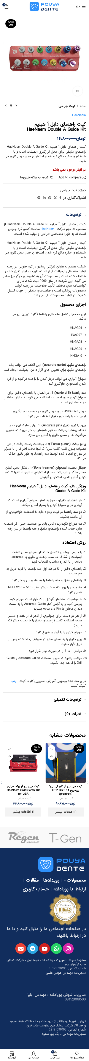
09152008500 (75, 999)
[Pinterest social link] (49, 198)
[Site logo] (44, 6)
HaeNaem (79, 115)
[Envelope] (20, 948)
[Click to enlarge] (78, 91)
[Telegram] (32, 948)
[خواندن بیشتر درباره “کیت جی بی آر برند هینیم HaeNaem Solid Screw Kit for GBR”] (9, 756)
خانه (83, 106)
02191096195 (58, 1029)
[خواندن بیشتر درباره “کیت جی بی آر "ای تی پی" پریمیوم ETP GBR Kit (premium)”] (51, 756)
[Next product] (5, 106)
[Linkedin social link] (44, 198)
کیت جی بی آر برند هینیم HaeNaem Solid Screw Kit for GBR (23, 790)
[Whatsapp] (56, 948)
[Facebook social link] (60, 198)
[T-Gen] (65, 837)
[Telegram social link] (39, 198)
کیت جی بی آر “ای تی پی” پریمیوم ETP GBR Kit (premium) (66, 790)
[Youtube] (44, 948)
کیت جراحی (67, 106)
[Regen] (23, 837)
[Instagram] (68, 948)
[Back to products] (11, 106)
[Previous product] (16, 106)
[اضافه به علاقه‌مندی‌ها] (51, 749)
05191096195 (58, 968)
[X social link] (55, 198)
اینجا (14, 681)
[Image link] (62, 864)
